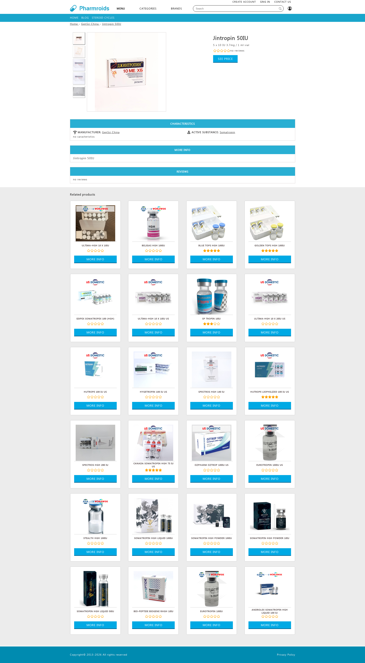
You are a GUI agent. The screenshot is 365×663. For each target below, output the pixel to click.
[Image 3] (79, 52)
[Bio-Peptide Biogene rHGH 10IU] (153, 589)
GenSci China (111, 132)
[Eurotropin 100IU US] (269, 442)
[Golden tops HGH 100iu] (269, 223)
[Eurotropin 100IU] (211, 589)
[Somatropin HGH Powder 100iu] (211, 515)
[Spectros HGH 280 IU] (95, 442)
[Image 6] (79, 91)
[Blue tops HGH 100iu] (211, 223)
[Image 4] (79, 65)
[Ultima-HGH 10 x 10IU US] (153, 296)
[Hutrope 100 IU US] (95, 369)
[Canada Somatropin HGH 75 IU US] (153, 442)
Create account (244, 1)
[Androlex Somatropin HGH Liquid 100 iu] (269, 589)
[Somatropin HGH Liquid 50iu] (95, 589)
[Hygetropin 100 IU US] (153, 369)
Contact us (282, 1)
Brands (176, 8)
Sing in (265, 1)
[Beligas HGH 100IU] (153, 223)
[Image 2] (126, 72)
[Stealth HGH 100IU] (95, 515)
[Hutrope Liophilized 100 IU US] (269, 369)
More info (95, 259)
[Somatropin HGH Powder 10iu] (269, 515)
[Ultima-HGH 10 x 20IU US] (269, 296)
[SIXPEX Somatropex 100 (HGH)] (95, 296)
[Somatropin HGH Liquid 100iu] (153, 515)
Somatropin (227, 132)
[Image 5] (79, 78)
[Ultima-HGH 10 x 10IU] (95, 223)
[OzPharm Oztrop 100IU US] (211, 442)
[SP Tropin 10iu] (211, 296)
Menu (121, 8)
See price (225, 59)
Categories (148, 8)
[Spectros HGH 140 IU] (211, 369)
